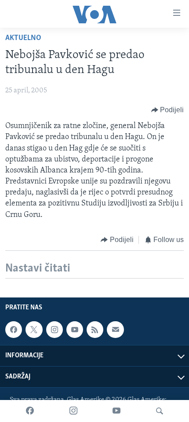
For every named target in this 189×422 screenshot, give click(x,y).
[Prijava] (115, 329)
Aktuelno (23, 38)
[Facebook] (30, 411)
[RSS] (95, 329)
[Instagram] (73, 411)
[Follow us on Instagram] (54, 329)
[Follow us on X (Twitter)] (33, 329)
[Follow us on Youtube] (74, 329)
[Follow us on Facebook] (13, 329)
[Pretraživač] (159, 411)
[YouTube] (116, 411)
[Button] (167, 110)
